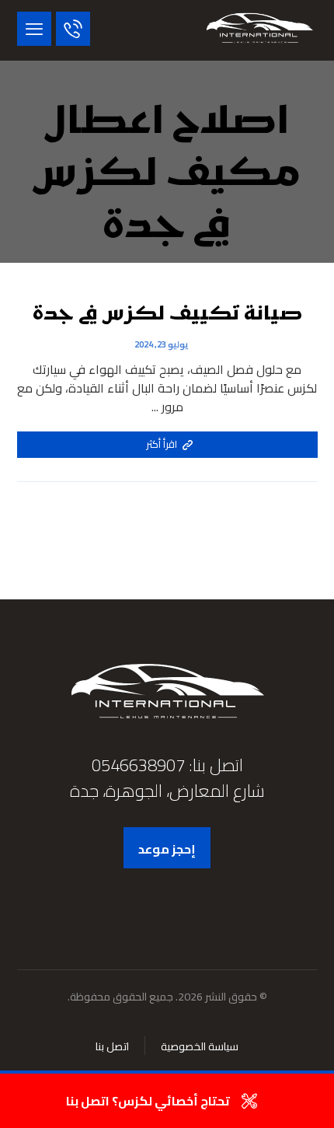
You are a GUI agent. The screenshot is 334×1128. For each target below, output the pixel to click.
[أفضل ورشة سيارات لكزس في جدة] (259, 30)
